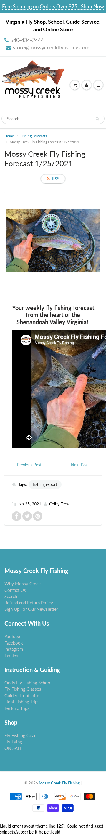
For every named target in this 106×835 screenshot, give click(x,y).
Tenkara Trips (16, 708)
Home (9, 136)
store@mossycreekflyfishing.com (51, 47)
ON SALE (13, 748)
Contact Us (15, 590)
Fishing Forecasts (33, 136)
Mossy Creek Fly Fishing (59, 783)
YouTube (12, 636)
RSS (55, 178)
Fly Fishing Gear (20, 735)
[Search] (97, 119)
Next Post (80, 464)
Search (10, 596)
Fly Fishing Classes (22, 689)
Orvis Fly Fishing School (28, 682)
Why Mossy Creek (22, 583)
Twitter (11, 655)
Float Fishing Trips (21, 701)
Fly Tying (13, 741)
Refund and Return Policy (28, 602)
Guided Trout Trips (22, 695)
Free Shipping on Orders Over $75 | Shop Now (53, 6)
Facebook (13, 642)
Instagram (13, 649)
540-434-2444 (27, 40)
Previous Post (29, 464)
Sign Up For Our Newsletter (31, 609)
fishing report (45, 484)
